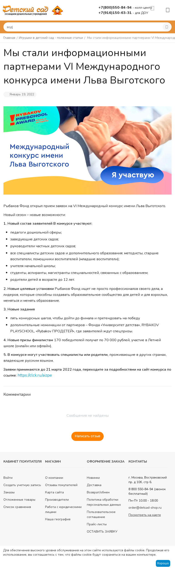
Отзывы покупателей (61, 485)
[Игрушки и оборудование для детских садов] (34, 10)
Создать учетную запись (22, 485)
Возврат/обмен (98, 492)
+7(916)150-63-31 (115, 12)
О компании (54, 478)
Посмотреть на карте (145, 515)
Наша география (57, 519)
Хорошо (163, 563)
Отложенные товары (19, 499)
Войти (8, 478)
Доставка (94, 485)
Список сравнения (17, 507)
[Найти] (167, 27)
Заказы (9, 492)
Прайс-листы (97, 524)
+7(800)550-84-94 (115, 7)
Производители (57, 499)
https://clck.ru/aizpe (35, 375)
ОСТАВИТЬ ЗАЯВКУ (102, 531)
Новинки (93, 478)
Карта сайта (54, 492)
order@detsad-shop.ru (145, 507)
